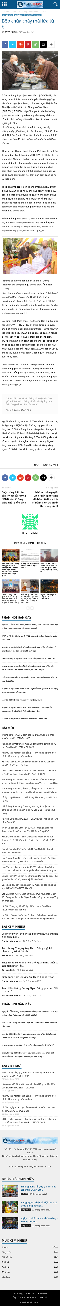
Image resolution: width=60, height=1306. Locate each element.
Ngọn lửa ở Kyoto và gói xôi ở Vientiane (48, 596)
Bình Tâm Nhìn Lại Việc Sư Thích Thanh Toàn (28, 977)
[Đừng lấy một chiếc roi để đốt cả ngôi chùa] (30, 555)
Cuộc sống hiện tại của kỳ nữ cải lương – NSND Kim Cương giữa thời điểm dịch (15, 497)
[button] (54, 4)
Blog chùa (26, 1209)
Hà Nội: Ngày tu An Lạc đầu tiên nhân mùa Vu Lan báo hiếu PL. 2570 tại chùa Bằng (28, 763)
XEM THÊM (41, 543)
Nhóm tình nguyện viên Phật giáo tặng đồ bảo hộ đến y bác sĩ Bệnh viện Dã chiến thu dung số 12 (45, 499)
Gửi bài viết (43, 1293)
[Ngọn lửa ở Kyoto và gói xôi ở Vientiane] (49, 586)
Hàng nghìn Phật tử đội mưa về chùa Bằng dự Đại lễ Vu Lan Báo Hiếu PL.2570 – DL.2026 (29, 746)
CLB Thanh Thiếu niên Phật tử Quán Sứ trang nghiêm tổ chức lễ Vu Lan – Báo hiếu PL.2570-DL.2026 (29, 772)
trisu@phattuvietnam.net (39, 1166)
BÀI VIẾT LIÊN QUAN (24, 543)
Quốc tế (5, 1267)
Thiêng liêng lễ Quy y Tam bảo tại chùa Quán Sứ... (38, 1188)
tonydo (5, 647)
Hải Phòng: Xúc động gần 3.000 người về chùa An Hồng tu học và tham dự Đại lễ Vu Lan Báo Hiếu (29, 860)
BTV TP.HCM (11, 32)
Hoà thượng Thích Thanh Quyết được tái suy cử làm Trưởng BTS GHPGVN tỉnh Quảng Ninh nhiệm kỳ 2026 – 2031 (29, 840)
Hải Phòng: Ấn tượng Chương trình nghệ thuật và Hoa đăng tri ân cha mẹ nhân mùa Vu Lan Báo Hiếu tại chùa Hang (28, 810)
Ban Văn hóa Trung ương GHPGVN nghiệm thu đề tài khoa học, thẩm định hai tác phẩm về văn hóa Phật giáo (10, 569)
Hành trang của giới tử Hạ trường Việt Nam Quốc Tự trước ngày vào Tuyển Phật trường (10, 598)
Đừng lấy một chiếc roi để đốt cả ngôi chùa (30, 565)
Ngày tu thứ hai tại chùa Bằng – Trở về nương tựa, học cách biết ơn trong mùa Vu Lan (29, 754)
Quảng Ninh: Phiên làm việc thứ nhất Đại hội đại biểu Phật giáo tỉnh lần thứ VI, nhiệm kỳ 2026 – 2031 (30, 878)
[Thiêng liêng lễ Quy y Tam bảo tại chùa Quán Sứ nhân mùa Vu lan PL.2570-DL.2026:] (10, 1191)
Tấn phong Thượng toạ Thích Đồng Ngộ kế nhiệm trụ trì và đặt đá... (27, 950)
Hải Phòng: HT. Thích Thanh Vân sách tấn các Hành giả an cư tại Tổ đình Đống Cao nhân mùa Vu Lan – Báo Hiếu (30, 781)
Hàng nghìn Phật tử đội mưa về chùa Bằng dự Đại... (39, 1204)
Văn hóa (6, 1277)
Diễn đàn (18, 15)
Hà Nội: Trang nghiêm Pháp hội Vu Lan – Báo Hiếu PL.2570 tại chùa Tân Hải (26, 908)
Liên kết (43, 1297)
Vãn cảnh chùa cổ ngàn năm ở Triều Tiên (37, 658)
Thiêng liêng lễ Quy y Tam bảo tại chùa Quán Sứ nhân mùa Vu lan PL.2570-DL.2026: (28, 737)
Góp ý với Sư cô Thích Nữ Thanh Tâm (31, 719)
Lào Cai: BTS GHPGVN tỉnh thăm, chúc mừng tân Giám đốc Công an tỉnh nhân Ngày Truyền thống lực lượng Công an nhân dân (30, 897)
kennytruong (7, 658)
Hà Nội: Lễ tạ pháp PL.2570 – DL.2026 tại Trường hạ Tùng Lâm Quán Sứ (30, 821)
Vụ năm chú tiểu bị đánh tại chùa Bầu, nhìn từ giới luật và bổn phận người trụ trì (49, 567)
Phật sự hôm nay (33, 15)
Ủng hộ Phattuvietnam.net (24, 1297)
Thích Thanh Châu (10, 677)
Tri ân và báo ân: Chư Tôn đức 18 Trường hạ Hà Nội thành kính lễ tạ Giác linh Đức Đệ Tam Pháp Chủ (27, 829)
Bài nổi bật (16, 11)
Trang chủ (5, 11)
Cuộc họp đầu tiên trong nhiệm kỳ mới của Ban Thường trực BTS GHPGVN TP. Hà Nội (29, 887)
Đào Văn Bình (8, 970)
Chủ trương (17, 1293)
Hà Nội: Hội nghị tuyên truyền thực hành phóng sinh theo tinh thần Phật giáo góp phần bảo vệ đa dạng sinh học (29, 917)
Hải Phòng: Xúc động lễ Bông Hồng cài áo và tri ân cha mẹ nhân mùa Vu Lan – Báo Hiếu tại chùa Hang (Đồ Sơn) (29, 790)
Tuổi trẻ (5, 1262)
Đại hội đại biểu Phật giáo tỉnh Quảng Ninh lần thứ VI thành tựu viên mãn (27, 851)
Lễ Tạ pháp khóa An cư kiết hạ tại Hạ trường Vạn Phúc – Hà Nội (29, 799)
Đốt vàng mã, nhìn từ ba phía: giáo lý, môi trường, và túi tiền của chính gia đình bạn (29, 598)
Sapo (36, 1302)
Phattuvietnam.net (11, 941)
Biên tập (30, 1293)
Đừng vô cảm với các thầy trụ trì (28, 700)
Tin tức (25, 1194)
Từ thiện (6, 1272)
